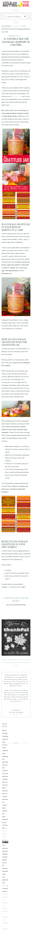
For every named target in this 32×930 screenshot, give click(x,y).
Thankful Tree (17, 96)
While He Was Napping (16, 4)
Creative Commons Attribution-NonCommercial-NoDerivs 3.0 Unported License (5, 911)
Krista (4, 885)
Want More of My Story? (16, 714)
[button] (16, 10)
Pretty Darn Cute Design (21, 743)
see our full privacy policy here (5, 833)
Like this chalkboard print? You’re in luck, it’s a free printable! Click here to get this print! (16, 662)
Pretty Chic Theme (9, 742)
